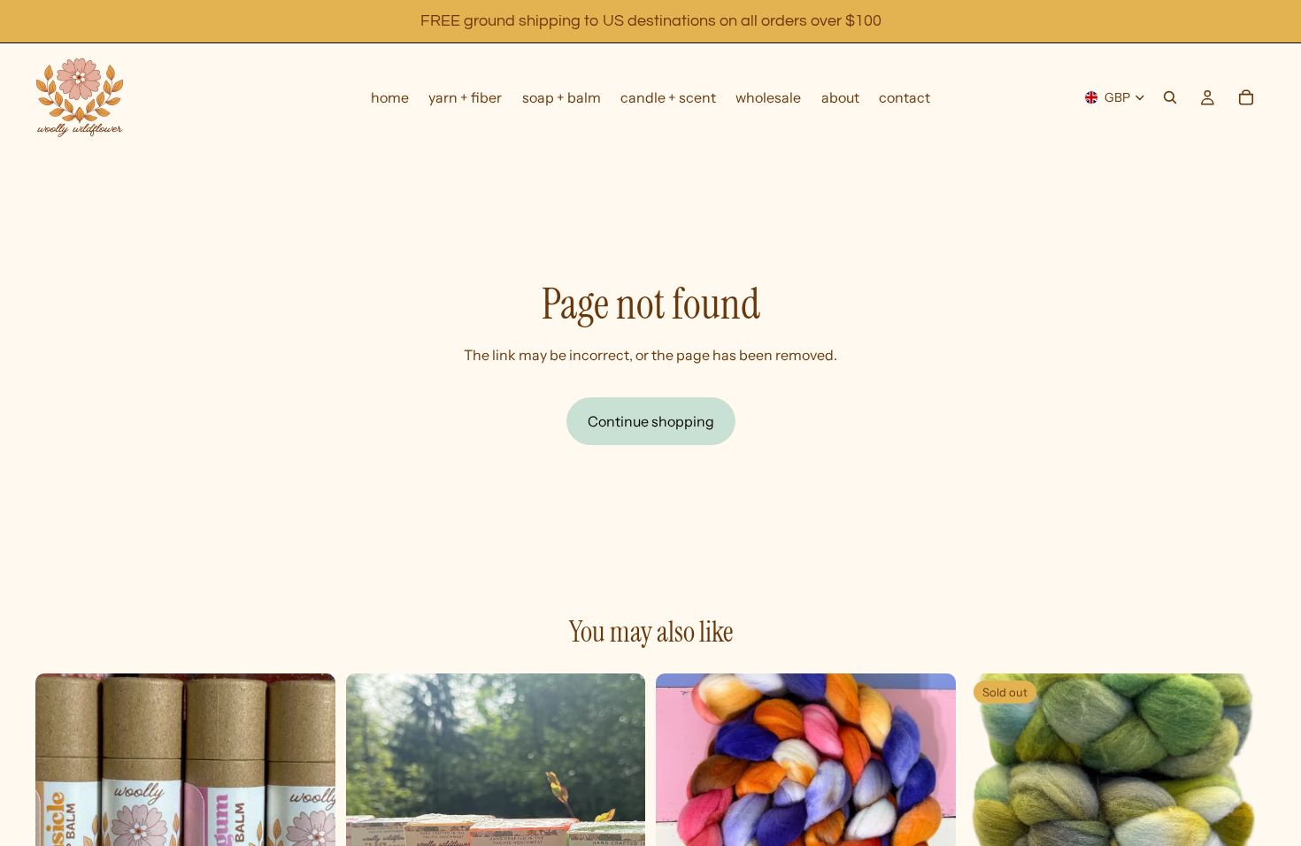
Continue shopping (651, 421)
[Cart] (1246, 97)
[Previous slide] (372, 823)
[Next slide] (618, 823)
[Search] (1170, 97)
